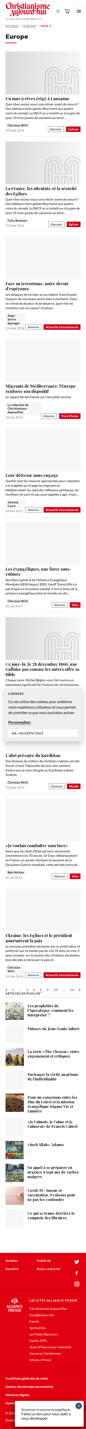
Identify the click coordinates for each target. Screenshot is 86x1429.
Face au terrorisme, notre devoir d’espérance (37, 286)
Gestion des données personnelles (29, 1387)
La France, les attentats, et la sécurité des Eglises (41, 191)
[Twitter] (76, 1262)
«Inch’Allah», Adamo (46, 1144)
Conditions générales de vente (27, 1378)
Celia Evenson (17, 220)
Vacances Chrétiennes (45, 1353)
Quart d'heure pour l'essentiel (50, 1347)
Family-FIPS (38, 1341)
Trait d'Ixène (69, 416)
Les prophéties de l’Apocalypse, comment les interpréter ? (51, 1010)
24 (72, 990)
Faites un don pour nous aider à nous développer (46, 1416)
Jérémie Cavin (13, 504)
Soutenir (12, 1269)
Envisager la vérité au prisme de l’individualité (53, 1076)
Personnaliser (19, 722)
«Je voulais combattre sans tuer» (37, 845)
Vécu (75, 605)
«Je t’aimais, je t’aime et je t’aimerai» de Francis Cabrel (53, 1124)
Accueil (12, 26)
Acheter (12, 1260)
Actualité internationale (62, 327)
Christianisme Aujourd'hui (48, 1309)
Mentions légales (17, 1395)
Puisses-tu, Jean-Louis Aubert (53, 1028)
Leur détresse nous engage (32, 475)
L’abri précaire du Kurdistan (33, 755)
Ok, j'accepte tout (27, 733)
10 (56, 990)
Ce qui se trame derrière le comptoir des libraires (51, 1215)
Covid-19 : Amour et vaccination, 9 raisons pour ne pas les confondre (51, 1195)
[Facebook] (76, 1273)
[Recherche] (58, 11)
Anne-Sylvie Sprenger (14, 319)
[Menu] (78, 11)
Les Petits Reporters (43, 1334)
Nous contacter (49, 1269)
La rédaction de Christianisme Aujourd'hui (18, 408)
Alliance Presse (40, 1360)
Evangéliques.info (41, 1315)
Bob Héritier (16, 872)
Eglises (73, 224)
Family (34, 1321)
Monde (73, 786)
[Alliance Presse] (15, 1310)
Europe (29, 26)
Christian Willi (18, 125)
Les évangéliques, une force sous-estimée (38, 571)
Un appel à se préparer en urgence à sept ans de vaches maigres (53, 1172)
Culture (73, 129)
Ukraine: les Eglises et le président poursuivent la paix (39, 938)
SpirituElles (37, 1328)
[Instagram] (76, 1284)
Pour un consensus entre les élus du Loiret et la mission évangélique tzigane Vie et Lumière (52, 1104)
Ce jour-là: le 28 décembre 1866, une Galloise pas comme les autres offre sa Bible (42, 669)
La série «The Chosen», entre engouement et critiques (53, 1053)
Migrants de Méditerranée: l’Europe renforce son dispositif (41, 388)
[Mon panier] (67, 11)
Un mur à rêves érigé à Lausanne (37, 98)
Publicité (44, 1260)
